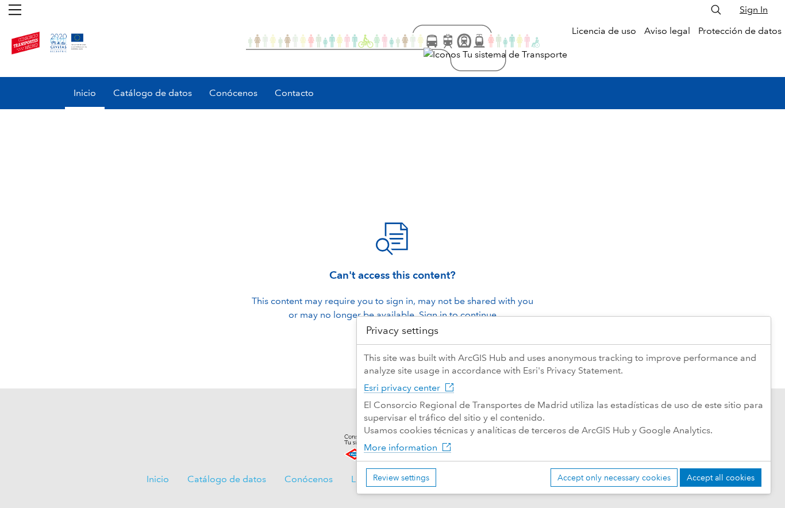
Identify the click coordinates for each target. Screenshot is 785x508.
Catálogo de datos (152, 92)
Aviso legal (667, 30)
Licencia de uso (604, 30)
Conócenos (233, 92)
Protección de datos (740, 30)
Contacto (294, 92)
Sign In (754, 9)
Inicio (85, 92)
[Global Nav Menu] (15, 10)
